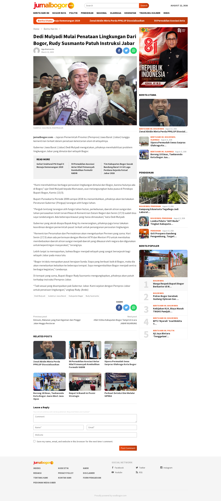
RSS (140, 472)
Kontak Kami (64, 477)
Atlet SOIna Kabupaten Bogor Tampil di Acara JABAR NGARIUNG (115, 320)
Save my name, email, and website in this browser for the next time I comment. (75, 441)
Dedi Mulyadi (39, 296)
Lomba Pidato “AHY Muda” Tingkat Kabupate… (165, 222)
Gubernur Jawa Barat (57, 296)
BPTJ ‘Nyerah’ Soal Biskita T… (167, 322)
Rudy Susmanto (92, 296)
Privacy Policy (65, 473)
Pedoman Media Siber (44, 482)
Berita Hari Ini (146, 129)
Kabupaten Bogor (76, 296)
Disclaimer (89, 473)
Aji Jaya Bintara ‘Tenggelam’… (161, 335)
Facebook (119, 467)
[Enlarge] (183, 31)
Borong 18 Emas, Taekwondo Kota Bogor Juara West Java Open (48, 396)
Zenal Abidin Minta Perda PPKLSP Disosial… (163, 131)
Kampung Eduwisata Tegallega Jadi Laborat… (158, 211)
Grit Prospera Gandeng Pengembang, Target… (163, 235)
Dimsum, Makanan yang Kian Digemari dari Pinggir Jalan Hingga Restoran (57, 320)
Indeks (37, 468)
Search (144, 5)
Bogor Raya (158, 129)
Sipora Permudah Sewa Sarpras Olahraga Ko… (167, 144)
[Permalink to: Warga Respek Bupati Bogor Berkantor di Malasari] (163, 263)
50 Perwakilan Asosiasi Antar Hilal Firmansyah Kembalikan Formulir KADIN (179, 20)
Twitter (142, 467)
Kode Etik (63, 468)
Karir (86, 468)
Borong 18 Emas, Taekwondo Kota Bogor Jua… (166, 156)
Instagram (168, 467)
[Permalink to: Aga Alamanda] (36, 50)
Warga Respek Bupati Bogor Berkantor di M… (168, 285)
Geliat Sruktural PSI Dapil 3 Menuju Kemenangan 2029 (50, 165)
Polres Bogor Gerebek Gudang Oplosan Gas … (166, 298)
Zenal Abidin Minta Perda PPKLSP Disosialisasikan (101, 20)
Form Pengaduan (92, 477)
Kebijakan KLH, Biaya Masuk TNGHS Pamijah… (168, 310)
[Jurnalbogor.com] (53, 5)
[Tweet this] (126, 50)
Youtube (118, 472)
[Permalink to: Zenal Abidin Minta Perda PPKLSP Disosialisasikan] (163, 112)
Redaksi (37, 473)
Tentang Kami (40, 477)
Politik (170, 330)
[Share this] (119, 50)
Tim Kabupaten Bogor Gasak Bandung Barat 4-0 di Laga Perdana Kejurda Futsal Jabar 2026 (118, 169)
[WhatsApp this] (133, 50)
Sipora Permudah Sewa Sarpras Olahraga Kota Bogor (120, 363)
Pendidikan (155, 206)
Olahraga (154, 140)
